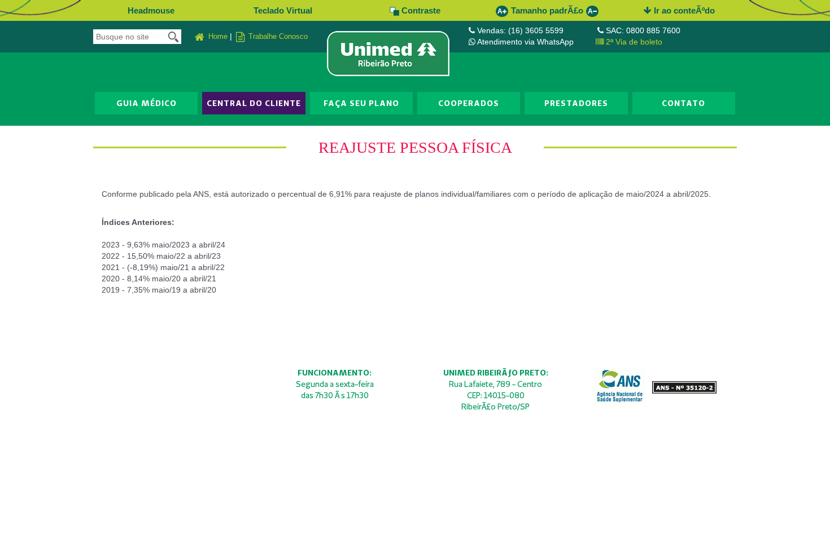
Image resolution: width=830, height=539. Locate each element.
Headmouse (151, 10)
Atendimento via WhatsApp (525, 41)
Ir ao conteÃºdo (683, 10)
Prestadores (576, 103)
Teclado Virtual (283, 10)
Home (217, 36)
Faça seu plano (361, 103)
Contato (683, 103)
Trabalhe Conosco (277, 36)
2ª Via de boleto (633, 41)
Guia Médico (146, 103)
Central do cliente (254, 103)
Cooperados (468, 103)
